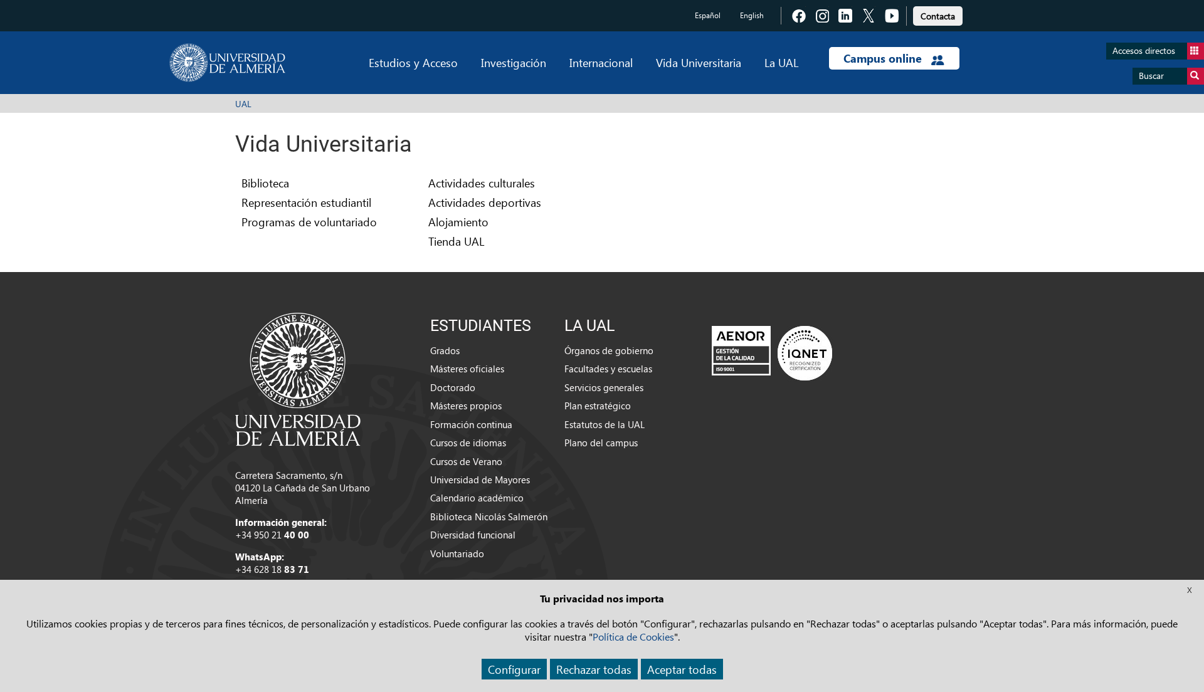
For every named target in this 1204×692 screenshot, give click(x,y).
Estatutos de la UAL (604, 424)
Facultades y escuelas (608, 368)
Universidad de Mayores (480, 479)
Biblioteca (265, 183)
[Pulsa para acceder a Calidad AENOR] (772, 353)
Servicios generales (603, 387)
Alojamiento (458, 221)
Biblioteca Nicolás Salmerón (488, 516)
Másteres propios (466, 405)
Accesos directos (1143, 50)
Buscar (1151, 75)
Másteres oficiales (467, 368)
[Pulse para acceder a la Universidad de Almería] (298, 378)
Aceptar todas (682, 669)
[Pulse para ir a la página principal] (227, 63)
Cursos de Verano (466, 461)
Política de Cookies (633, 636)
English (752, 15)
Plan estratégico (597, 405)
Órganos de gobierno (608, 350)
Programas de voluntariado (309, 221)
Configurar (514, 669)
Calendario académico (477, 497)
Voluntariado (457, 553)
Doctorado (452, 387)
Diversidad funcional (472, 534)
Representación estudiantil (306, 202)
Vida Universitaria (698, 62)
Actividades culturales (481, 183)
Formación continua (471, 424)
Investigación (513, 62)
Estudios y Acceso (413, 62)
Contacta (938, 16)
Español (708, 15)
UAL (243, 104)
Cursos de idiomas (468, 442)
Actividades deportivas (484, 202)
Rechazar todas (593, 669)
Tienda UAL (456, 241)
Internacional (601, 62)
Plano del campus (601, 442)
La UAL (781, 62)
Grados (445, 350)
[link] (938, 14)
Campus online (884, 58)
